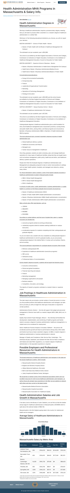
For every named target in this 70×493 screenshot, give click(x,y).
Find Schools (62, 2)
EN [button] (54, 2)
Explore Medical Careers (35, 490)
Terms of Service (53, 483)
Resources (48, 2)
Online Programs (40, 2)
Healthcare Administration (8, 15)
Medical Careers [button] (30, 2)
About (11, 484)
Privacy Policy (20, 484)
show (29, 19)
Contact (53, 485)
